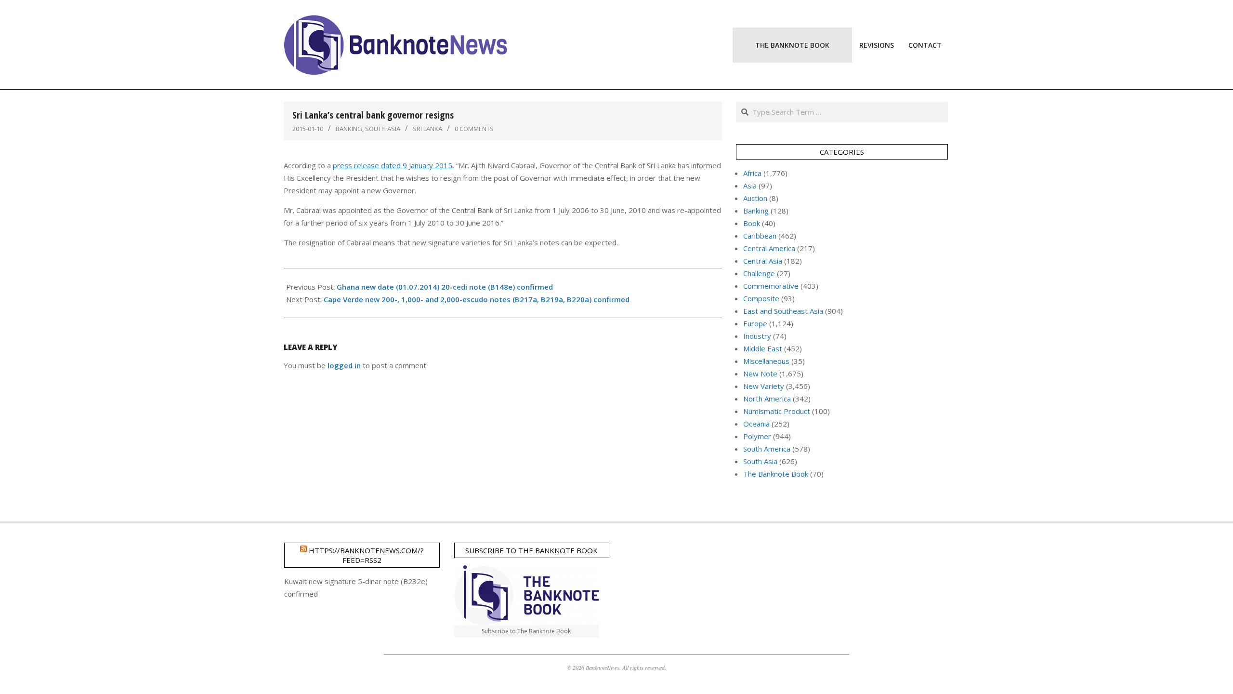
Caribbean (759, 235)
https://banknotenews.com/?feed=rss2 (366, 555)
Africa (752, 173)
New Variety (763, 386)
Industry (757, 336)
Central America (769, 248)
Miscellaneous (766, 361)
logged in (344, 365)
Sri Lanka (427, 128)
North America (767, 398)
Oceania (756, 423)
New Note (760, 373)
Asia (750, 185)
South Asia (382, 128)
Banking (349, 128)
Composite (761, 298)
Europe (755, 323)
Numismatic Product (776, 411)
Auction (755, 198)
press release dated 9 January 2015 (392, 165)
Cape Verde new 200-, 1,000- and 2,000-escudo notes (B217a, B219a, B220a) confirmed (477, 299)
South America (766, 449)
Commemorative (771, 286)
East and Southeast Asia (783, 311)
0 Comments (474, 128)
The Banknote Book (775, 474)
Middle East (762, 348)
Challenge (759, 273)
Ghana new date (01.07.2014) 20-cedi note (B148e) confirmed (445, 287)
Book (751, 223)
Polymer (757, 436)
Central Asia (762, 261)
